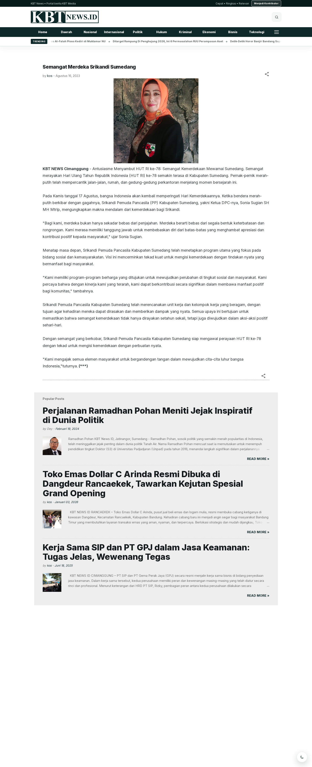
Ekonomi (208, 32)
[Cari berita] (276, 17)
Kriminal (185, 32)
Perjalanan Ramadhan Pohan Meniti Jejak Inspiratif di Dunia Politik (147, 415)
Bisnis (233, 32)
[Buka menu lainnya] (276, 32)
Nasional (90, 32)
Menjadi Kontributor (266, 3)
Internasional (114, 32)
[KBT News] (65, 17)
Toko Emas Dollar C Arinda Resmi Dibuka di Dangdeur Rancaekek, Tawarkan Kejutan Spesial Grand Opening (143, 483)
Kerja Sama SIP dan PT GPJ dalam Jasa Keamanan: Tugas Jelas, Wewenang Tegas (146, 552)
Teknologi (256, 32)
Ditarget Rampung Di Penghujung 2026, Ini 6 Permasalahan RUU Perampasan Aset (155, 41)
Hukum (161, 32)
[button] (266, 75)
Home (42, 32)
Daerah (66, 32)
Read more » (258, 459)
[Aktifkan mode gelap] (302, 757)
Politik (138, 32)
